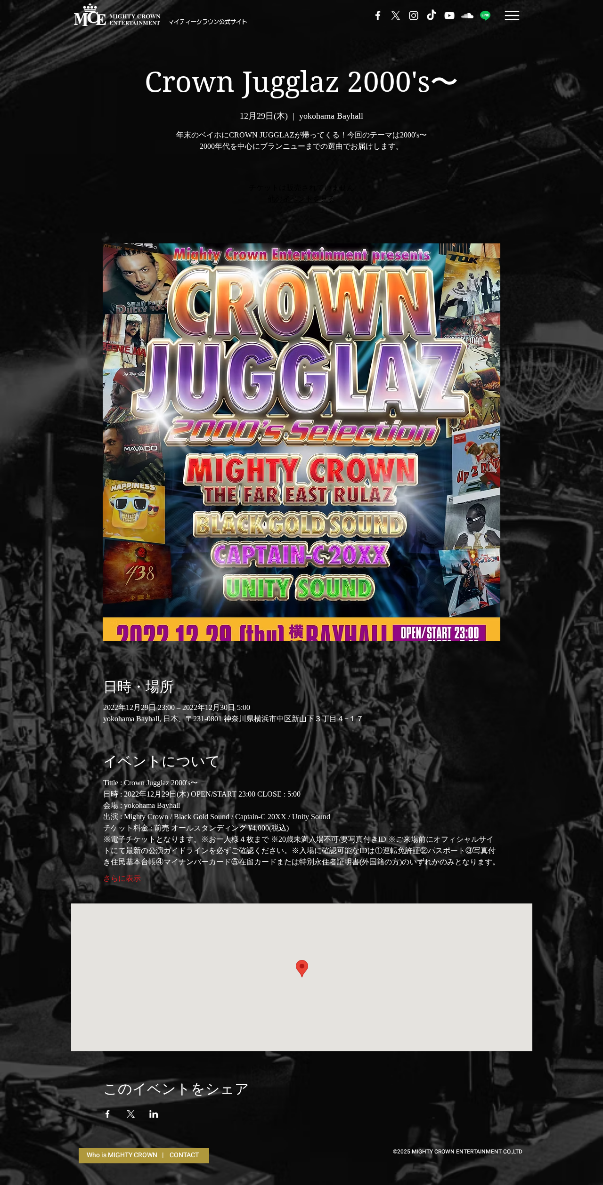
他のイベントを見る (301, 199)
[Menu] (511, 15)
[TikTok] (431, 15)
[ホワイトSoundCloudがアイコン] (467, 15)
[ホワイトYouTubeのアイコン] (449, 15)
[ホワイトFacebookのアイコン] (378, 15)
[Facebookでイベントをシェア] (107, 1114)
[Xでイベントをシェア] (130, 1114)
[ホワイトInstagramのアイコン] (413, 15)
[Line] (485, 15)
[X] (396, 15)
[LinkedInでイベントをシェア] (153, 1114)
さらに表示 (122, 878)
